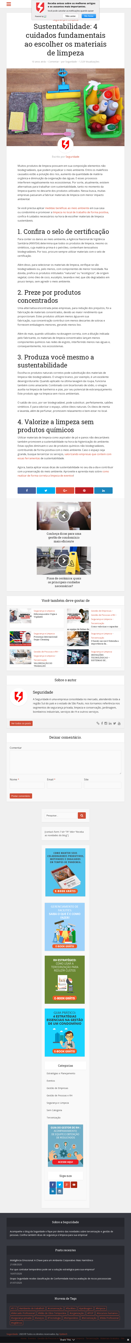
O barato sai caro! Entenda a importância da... (105, 642)
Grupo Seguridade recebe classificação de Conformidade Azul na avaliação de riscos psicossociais (60, 1278)
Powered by (39, 16)
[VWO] (47, 16)
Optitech (63, 1334)
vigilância (17, 1322)
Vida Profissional (110, 1317)
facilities (71, 1308)
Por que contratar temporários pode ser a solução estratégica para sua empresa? (52, 1269)
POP (91, 1313)
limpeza (101, 1308)
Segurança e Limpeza (44, 610)
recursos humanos (108, 1313)
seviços (40, 1317)
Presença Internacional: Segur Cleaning (46, 638)
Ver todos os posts (21, 723)
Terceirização (97, 623)
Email (51, 779)
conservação (55, 1308)
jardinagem (86, 1308)
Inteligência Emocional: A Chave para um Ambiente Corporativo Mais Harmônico (51, 1260)
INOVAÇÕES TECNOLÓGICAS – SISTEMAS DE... (100, 657)
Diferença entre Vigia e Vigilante (45, 615)
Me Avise (88, 16)
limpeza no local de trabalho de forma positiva (80, 212)
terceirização (89, 1317)
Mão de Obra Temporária (53, 1313)
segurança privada (22, 1317)
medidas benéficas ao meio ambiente (67, 208)
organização (77, 1313)
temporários (72, 1317)
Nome (14, 779)
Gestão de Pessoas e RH (103, 615)
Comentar (53, 61)
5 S (14, 1308)
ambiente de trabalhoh (32, 1308)
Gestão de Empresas (101, 610)
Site (86, 779)
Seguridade (71, 61)
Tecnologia (55, 1317)
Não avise (71, 16)
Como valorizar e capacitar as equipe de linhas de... (92, 628)
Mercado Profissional (24, 1313)
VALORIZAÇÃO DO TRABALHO (43, 664)
